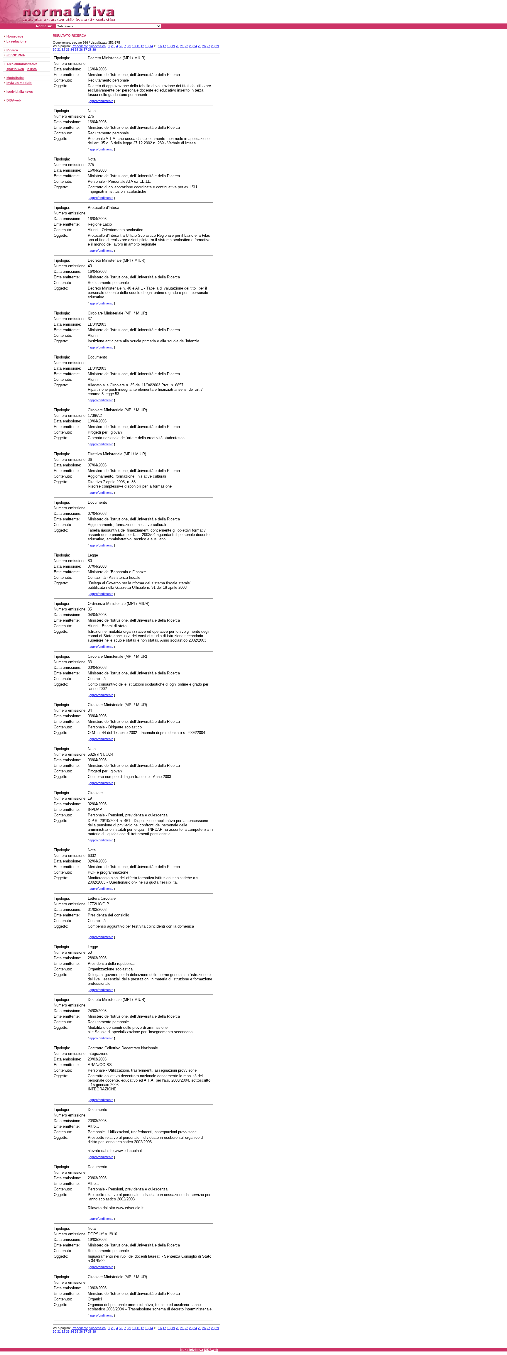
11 (138, 46)
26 (204, 46)
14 (151, 46)
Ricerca (12, 50)
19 (173, 46)
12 (142, 46)
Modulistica (15, 77)
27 (208, 46)
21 (182, 46)
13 (146, 46)
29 (217, 46)
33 (68, 49)
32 (63, 49)
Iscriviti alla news (19, 91)
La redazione (16, 41)
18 (168, 46)
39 (94, 49)
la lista (32, 69)
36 (81, 49)
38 (90, 49)
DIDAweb (13, 100)
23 (190, 46)
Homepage (14, 36)
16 (160, 46)
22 (186, 46)
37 (85, 49)
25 (199, 46)
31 (59, 49)
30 (54, 49)
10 (134, 46)
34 (72, 49)
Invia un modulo (19, 82)
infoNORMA (15, 55)
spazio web (15, 69)
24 (195, 46)
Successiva (97, 46)
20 (177, 46)
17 (164, 46)
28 (212, 46)
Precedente (80, 46)
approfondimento (101, 101)
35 (76, 49)
